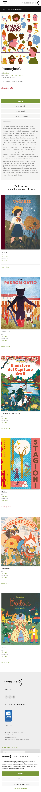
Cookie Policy (16, 788)
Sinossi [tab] (20, 101)
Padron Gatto (5, 332)
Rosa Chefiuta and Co (16, 75)
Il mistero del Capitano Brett (11, 414)
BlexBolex (6, 73)
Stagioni (4, 492)
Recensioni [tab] (20, 111)
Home (3, 9)
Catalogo (9, 9)
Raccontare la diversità (17, 81)
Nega (20, 779)
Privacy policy (23, 788)
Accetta (20, 773)
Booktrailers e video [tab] (20, 116)
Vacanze (4, 252)
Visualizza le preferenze (20, 784)
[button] (38, 756)
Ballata (3, 647)
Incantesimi (5, 569)
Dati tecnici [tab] (20, 106)
